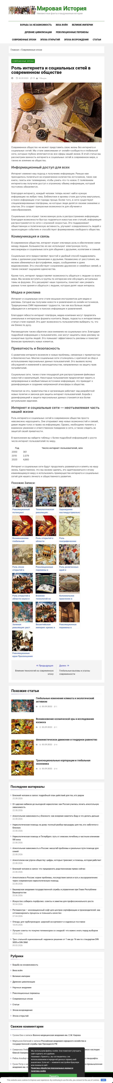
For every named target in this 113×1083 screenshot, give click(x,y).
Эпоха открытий (50, 39)
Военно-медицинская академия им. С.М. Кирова (57, 1035)
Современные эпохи (24, 39)
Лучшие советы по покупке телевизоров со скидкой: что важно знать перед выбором (55, 930)
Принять (54, 1076)
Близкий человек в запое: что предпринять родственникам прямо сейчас (49, 869)
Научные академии (22, 987)
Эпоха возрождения (76, 39)
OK (103, 1080)
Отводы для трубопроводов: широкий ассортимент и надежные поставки (49, 922)
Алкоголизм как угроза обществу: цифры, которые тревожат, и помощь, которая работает (57, 860)
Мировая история (62, 8)
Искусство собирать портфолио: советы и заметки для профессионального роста (53, 901)
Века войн (62, 25)
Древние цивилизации (38, 32)
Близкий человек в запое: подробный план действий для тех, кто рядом (48, 795)
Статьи (97, 39)
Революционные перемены (72, 32)
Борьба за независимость (36, 25)
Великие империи (82, 25)
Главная (15, 49)
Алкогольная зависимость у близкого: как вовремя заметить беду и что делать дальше (56, 816)
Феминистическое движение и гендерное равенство (66, 739)
